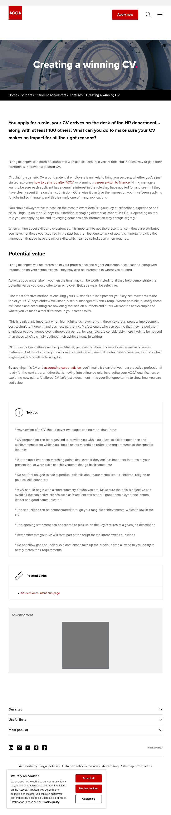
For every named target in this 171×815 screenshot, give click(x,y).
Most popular (18, 730)
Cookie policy (51, 802)
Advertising (110, 766)
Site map (127, 766)
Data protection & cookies (81, 766)
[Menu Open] (160, 15)
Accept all (88, 778)
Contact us (144, 766)
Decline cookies (88, 788)
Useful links (17, 720)
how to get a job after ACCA (54, 182)
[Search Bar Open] (148, 15)
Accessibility (28, 766)
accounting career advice (62, 368)
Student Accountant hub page (40, 593)
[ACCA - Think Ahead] (15, 18)
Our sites (15, 709)
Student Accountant (51, 95)
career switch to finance (112, 182)
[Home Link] (154, 748)
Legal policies (50, 766)
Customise (88, 798)
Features (76, 95)
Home (13, 95)
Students (27, 95)
